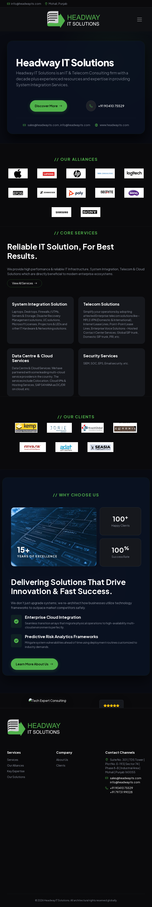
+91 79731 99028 (121, 792)
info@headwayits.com (125, 782)
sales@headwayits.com (125, 778)
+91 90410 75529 (111, 106)
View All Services (22, 283)
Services (12, 759)
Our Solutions (16, 777)
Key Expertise (16, 771)
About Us (62, 759)
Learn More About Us (32, 664)
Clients (60, 765)
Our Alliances (15, 765)
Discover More (46, 106)
